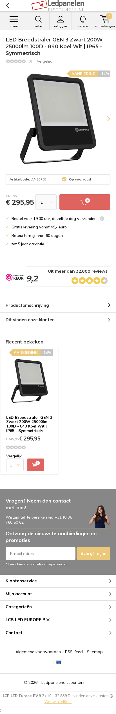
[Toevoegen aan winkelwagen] (35, 465)
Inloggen (60, 26)
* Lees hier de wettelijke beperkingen (37, 564)
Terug (7, 5)
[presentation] (104, 118)
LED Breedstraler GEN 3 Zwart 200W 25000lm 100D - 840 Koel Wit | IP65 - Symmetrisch (29, 424)
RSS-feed (74, 651)
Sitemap (95, 651)
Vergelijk (44, 61)
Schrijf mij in (93, 553)
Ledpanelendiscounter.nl (63, 682)
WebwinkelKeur (58, 701)
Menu (14, 26)
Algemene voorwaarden (38, 651)
